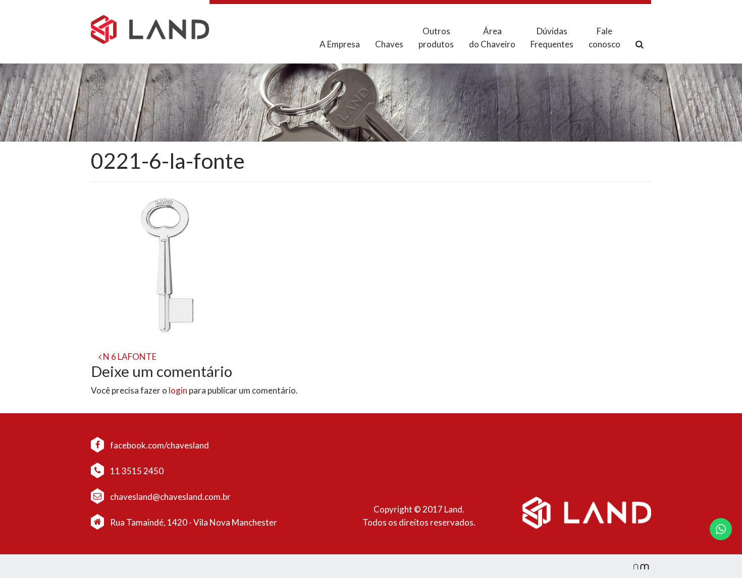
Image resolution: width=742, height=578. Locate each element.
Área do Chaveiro (492, 37)
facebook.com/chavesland (159, 445)
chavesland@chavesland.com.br (170, 496)
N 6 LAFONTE (128, 356)
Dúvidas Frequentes (552, 37)
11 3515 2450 (136, 471)
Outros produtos (436, 37)
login (178, 390)
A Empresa (340, 44)
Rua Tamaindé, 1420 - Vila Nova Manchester (193, 522)
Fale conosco (604, 37)
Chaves (389, 44)
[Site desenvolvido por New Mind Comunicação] (636, 566)
